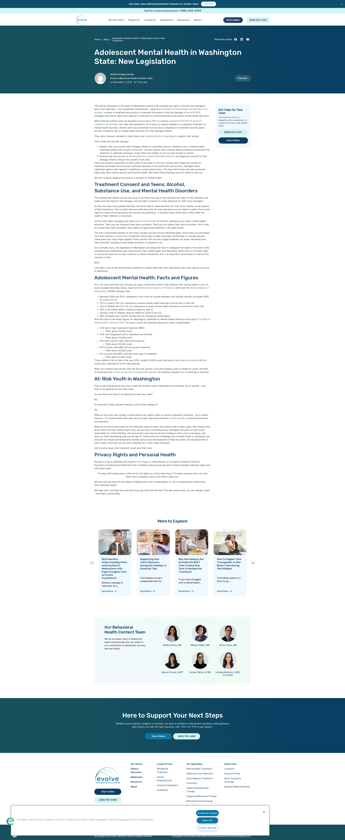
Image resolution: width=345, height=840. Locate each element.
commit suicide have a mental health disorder (134, 372)
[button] (235, 39)
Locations (149, 20)
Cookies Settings (207, 828)
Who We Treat (115, 20)
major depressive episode (186, 360)
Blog (106, 39)
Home (97, 39)
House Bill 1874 (193, 112)
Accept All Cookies (207, 813)
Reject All (207, 820)
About (197, 20)
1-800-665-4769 (190, 10)
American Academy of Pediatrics (158, 288)
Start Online (233, 20)
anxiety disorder (177, 418)
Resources (182, 20)
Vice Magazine (144, 462)
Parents (242, 78)
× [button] (342, 4)
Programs (133, 20)
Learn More (208, 4)
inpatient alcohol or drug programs (161, 136)
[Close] (264, 812)
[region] (140, 820)
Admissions (165, 20)
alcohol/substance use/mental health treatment (152, 156)
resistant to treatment (145, 221)
